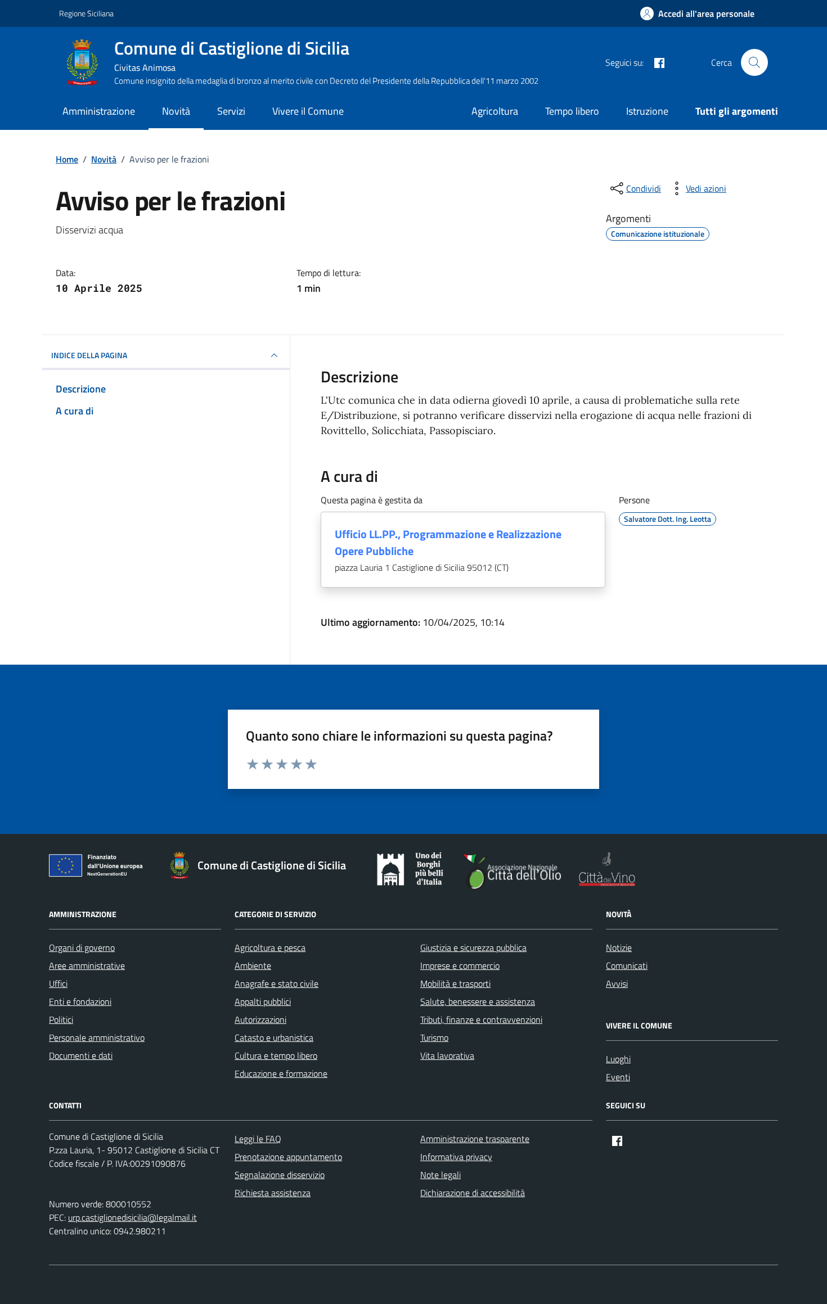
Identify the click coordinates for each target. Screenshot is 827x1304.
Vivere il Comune (308, 111)
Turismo (434, 1037)
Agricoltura (494, 111)
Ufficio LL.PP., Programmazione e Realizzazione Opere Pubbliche (448, 542)
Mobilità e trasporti (455, 983)
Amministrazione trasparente (474, 1138)
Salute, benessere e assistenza (477, 1001)
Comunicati (627, 965)
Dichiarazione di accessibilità (472, 1192)
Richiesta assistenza (273, 1192)
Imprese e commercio (460, 965)
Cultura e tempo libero (276, 1055)
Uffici (58, 983)
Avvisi (617, 983)
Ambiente (253, 965)
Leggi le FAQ (258, 1138)
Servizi (231, 111)
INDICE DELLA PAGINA (89, 355)
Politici (61, 1019)
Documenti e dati (81, 1055)
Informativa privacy (456, 1156)
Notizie (619, 947)
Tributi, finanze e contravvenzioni (481, 1019)
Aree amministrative (87, 965)
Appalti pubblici (263, 1001)
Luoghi (618, 1059)
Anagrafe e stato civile (276, 983)
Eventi (618, 1077)
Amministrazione (98, 111)
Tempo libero (572, 111)
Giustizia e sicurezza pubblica (473, 947)
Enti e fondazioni (80, 1001)
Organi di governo (82, 947)
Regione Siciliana (86, 13)
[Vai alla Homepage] (86, 62)
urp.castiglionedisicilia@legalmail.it (132, 1217)
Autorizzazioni (260, 1019)
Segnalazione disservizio (280, 1174)
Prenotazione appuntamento (288, 1156)
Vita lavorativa (447, 1055)
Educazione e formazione (281, 1073)
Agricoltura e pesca (270, 947)
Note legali (440, 1174)
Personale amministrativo (97, 1037)
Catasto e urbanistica (274, 1037)
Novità (176, 111)
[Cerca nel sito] (754, 62)
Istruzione (647, 111)
